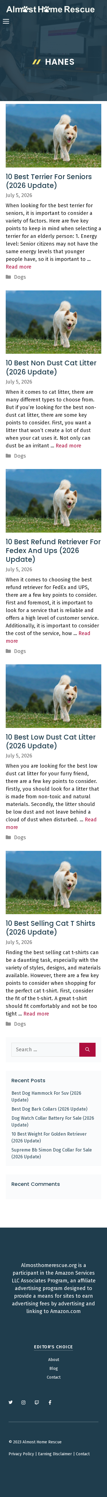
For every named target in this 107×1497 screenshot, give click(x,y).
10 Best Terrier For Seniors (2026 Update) (49, 181)
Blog (53, 1368)
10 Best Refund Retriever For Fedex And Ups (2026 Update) (53, 550)
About (53, 1359)
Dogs (20, 277)
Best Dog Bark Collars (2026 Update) (49, 1109)
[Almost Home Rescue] (50, 9)
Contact (53, 1377)
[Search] (87, 1050)
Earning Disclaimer (55, 1454)
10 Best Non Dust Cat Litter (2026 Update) (51, 367)
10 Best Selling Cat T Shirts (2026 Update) (50, 928)
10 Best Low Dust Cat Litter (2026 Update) (51, 741)
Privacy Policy (21, 1454)
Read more (18, 267)
